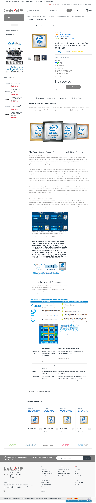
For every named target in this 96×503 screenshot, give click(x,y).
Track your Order (79, 482)
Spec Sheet (63, 98)
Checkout (77, 473)
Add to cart (74, 87)
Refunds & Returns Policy (78, 16)
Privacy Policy (61, 471)
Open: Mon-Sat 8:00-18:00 (12, 1)
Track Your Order (78, 4)
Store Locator (67, 4)
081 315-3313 (50, 1)
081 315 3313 (16, 477)
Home (28, 16)
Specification (51, 98)
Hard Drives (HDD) (45, 471)
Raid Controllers (45, 482)
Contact (77, 484)
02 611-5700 (41, 1)
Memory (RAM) (44, 476)
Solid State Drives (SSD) (47, 473)
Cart (76, 471)
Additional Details (76, 98)
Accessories (44, 491)
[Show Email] (87, 501)
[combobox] (38, 10)
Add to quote (58, 89)
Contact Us (31, 19)
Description (40, 98)
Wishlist (76, 480)
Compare (67, 57)
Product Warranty (36, 16)
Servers (43, 467)
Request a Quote (41, 19)
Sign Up (87, 458)
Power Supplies (45, 487)
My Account (89, 4)
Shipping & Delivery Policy (63, 16)
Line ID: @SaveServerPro (28, 1)
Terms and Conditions (48, 16)
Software (43, 489)
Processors (14, 25)
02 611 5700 (17, 475)
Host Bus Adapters (45, 480)
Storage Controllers (46, 484)
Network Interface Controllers (48, 478)
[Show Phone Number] (90, 501)
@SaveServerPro (65, 40)
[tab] (40, 98)
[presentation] (91, 445)
